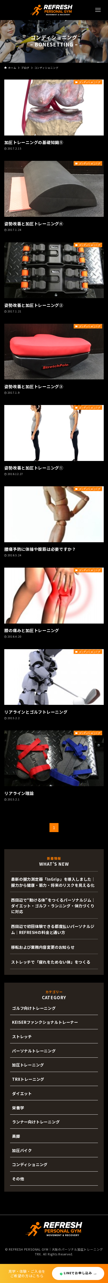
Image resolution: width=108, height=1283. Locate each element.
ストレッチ (22, 1036)
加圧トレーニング (28, 1064)
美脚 (16, 1136)
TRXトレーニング (28, 1079)
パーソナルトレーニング (34, 1050)
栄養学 (18, 1107)
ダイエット (22, 1093)
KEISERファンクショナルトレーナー (45, 1022)
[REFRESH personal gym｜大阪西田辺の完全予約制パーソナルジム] (51, 10)
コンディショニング (29, 1164)
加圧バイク (22, 1150)
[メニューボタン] (98, 10)
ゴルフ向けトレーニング (34, 1008)
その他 (18, 1178)
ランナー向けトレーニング (36, 1121)
